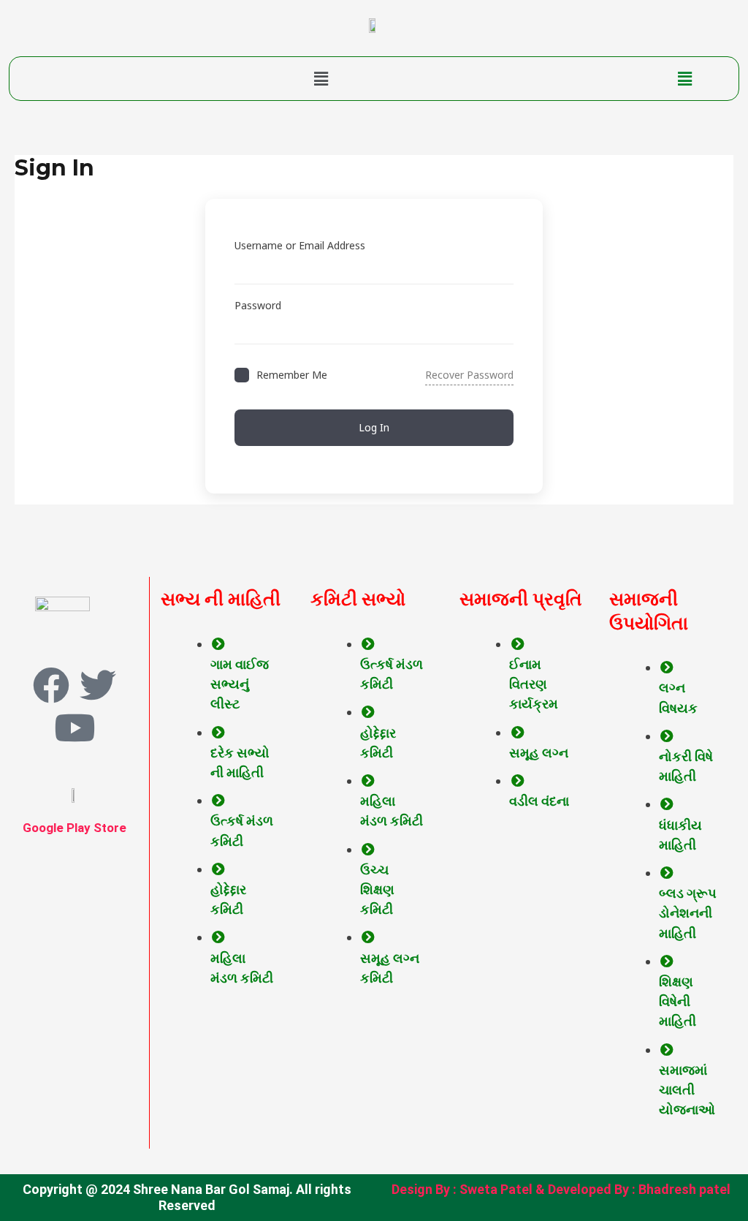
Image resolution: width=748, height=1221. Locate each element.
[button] (321, 78)
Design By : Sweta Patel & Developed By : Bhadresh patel (561, 1189)
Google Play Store (74, 827)
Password (257, 305)
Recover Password (469, 375)
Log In (374, 427)
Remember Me (291, 375)
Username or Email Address (299, 245)
